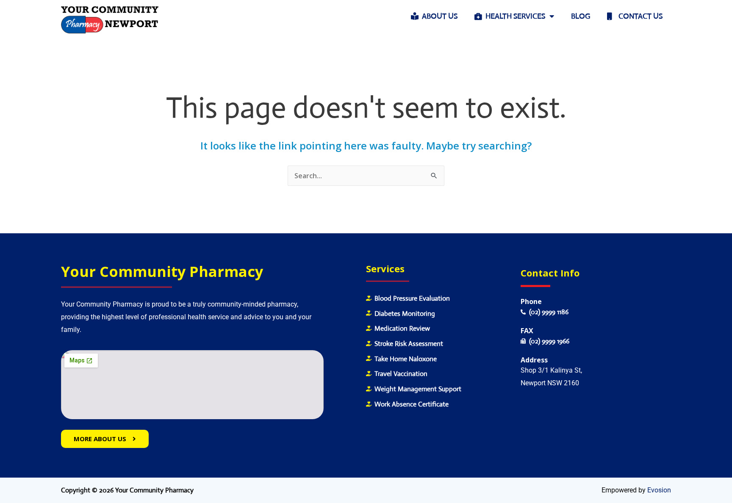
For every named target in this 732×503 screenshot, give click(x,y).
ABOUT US (438, 16)
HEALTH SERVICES (513, 16)
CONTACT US (637, 16)
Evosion (659, 490)
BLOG (580, 16)
